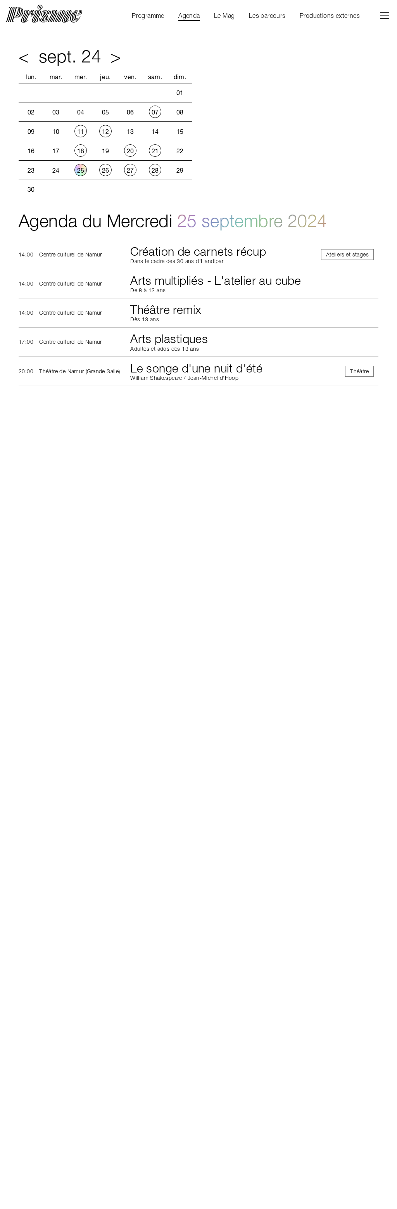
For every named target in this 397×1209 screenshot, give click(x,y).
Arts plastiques (169, 338)
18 (81, 151)
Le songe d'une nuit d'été (196, 368)
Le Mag (224, 15)
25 (81, 170)
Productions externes (330, 15)
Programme (148, 15)
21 (155, 151)
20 (130, 151)
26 (105, 170)
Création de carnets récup (198, 251)
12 (105, 131)
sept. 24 (70, 56)
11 (81, 131)
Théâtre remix (165, 309)
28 (155, 170)
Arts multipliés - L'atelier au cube (215, 280)
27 (130, 170)
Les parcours (267, 15)
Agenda (189, 15)
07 (155, 112)
